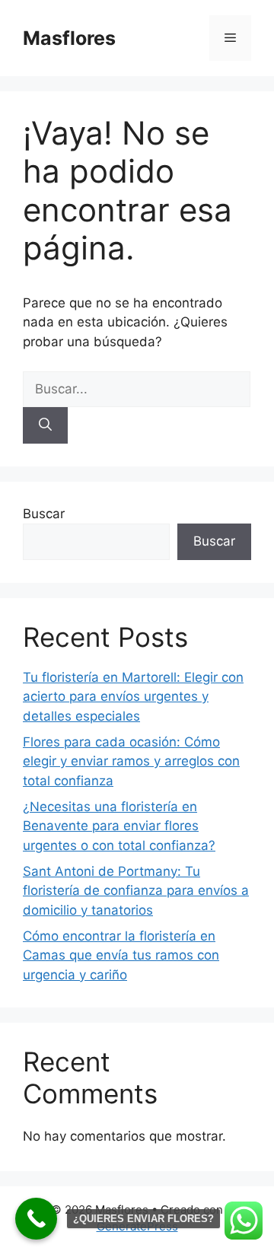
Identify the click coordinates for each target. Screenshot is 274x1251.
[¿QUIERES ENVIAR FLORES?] (36, 1219)
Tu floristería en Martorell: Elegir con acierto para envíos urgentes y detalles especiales (133, 697)
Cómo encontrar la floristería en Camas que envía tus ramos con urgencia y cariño (121, 955)
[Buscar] (45, 425)
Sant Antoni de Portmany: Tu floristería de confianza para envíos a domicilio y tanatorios (136, 891)
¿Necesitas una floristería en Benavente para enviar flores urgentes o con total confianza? (119, 826)
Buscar (44, 513)
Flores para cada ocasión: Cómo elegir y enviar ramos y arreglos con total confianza (131, 761)
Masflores (69, 38)
